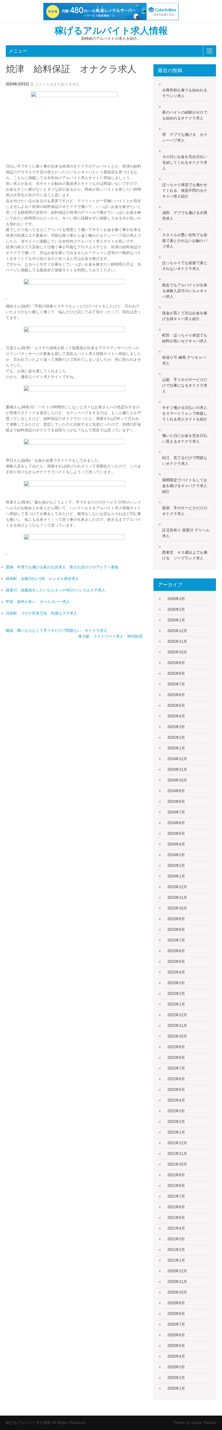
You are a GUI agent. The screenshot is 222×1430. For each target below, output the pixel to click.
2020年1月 (176, 1388)
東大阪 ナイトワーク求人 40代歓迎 (110, 636)
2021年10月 (177, 1164)
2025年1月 (176, 748)
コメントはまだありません (57, 84)
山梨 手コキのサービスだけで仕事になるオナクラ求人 (184, 385)
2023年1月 (176, 1004)
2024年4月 (176, 844)
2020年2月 (176, 1377)
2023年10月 (177, 908)
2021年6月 (176, 1207)
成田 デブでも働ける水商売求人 (184, 216)
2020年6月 (176, 1335)
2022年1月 (176, 1132)
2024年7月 (176, 812)
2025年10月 (177, 652)
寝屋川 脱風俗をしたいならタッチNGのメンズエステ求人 (55, 590)
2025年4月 (176, 716)
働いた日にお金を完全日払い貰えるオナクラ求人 (184, 438)
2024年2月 (176, 865)
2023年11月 (177, 897)
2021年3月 (176, 1239)
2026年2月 (176, 609)
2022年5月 (176, 1089)
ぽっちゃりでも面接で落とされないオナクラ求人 (184, 266)
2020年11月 (177, 1281)
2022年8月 (176, 1057)
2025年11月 (177, 641)
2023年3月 (176, 983)
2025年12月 (177, 631)
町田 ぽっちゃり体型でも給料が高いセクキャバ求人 (184, 338)
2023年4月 (176, 972)
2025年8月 (176, 673)
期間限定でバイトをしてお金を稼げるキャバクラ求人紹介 (184, 486)
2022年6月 (176, 1079)
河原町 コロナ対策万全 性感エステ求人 (41, 613)
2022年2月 (176, 1121)
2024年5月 (176, 833)
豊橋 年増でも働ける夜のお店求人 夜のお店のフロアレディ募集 (62, 567)
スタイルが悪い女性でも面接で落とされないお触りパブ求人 (184, 241)
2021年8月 (176, 1185)
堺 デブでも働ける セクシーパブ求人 (184, 137)
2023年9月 (176, 919)
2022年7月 (176, 1068)
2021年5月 (176, 1217)
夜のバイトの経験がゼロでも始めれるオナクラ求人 (184, 115)
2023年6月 (176, 951)
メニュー (18, 50)
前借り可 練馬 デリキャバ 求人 (184, 360)
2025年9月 (176, 663)
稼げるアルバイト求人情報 (111, 30)
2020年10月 (177, 1292)
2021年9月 (176, 1175)
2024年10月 (177, 780)
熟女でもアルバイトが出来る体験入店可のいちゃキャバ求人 (184, 291)
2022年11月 (177, 1025)
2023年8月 (176, 929)
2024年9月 (176, 791)
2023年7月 (176, 940)
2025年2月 (176, 737)
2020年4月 (176, 1356)
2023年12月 (177, 887)
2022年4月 (176, 1100)
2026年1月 (176, 620)
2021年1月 (176, 1260)
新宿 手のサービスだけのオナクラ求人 (184, 511)
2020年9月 (176, 1303)
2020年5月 (176, 1345)
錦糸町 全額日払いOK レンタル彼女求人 (42, 578)
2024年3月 (176, 855)
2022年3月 (176, 1111)
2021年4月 (176, 1228)
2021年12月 (177, 1143)
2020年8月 (176, 1313)
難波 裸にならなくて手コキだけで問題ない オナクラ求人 (56, 630)
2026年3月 (176, 599)
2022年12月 (177, 1015)
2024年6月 (176, 823)
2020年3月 (176, 1367)
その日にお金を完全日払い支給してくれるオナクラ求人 (184, 162)
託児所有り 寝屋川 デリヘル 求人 (186, 533)
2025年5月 (176, 705)
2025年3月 (176, 727)
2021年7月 (176, 1196)
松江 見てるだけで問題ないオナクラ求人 (184, 461)
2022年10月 (177, 1036)
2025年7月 (176, 684)
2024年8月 (176, 801)
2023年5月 (176, 961)
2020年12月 (177, 1271)
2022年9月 (176, 1047)
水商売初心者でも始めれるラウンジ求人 (184, 93)
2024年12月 (177, 759)
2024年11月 (177, 769)
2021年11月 (177, 1153)
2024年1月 (176, 876)
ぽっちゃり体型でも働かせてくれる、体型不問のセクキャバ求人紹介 (184, 190)
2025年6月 (176, 695)
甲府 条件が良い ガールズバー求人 (38, 602)
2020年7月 (176, 1324)
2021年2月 (176, 1249)
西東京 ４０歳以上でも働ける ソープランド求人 (184, 555)
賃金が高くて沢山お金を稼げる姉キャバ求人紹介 (184, 316)
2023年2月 (176, 993)
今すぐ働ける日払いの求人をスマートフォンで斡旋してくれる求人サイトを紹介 (184, 413)
